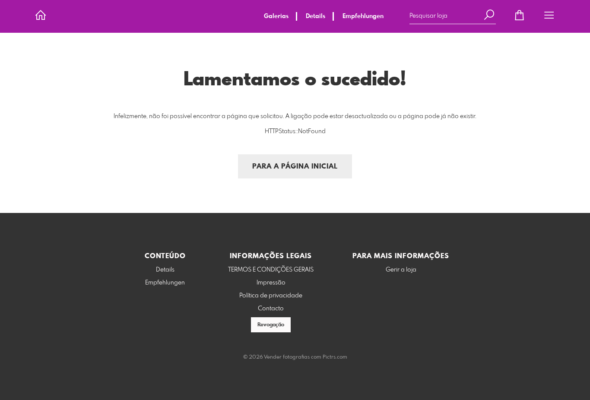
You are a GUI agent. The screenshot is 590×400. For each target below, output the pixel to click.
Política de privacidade (270, 296)
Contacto (271, 309)
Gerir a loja (401, 270)
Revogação (270, 325)
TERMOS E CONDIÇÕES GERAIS (271, 270)
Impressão (271, 283)
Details (315, 16)
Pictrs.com (335, 357)
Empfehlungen (363, 16)
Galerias (276, 16)
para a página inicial (295, 166)
